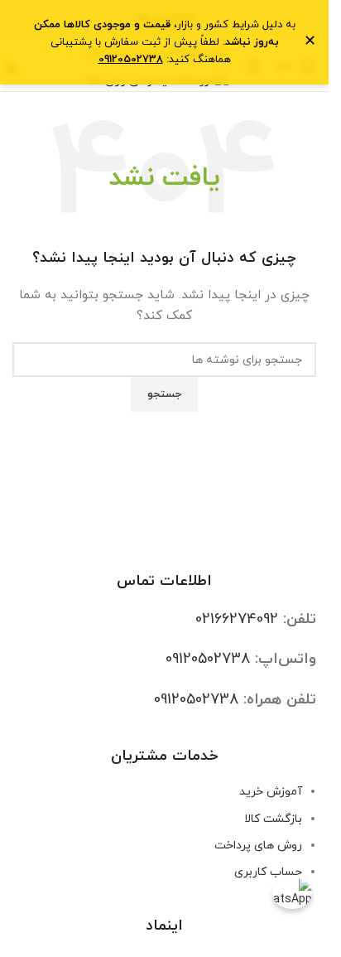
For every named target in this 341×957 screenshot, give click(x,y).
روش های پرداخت (258, 845)
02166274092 (236, 619)
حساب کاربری (268, 872)
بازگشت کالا (273, 819)
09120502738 (208, 659)
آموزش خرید (270, 792)
